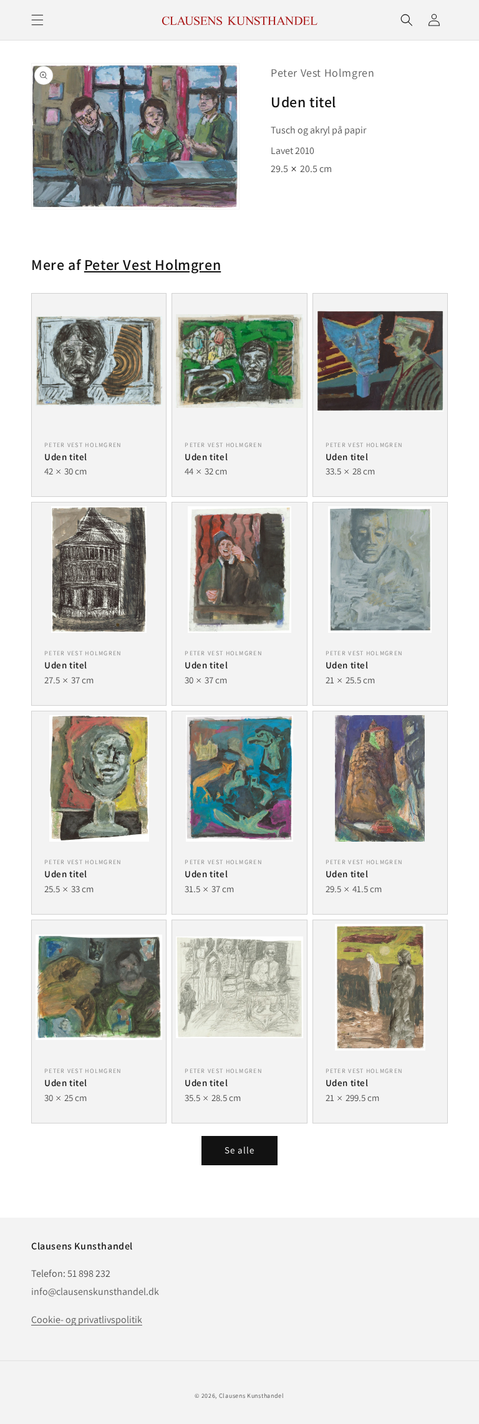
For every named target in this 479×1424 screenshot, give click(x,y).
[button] (37, 20)
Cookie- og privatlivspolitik (86, 1319)
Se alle (239, 1150)
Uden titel (65, 457)
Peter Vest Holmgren (322, 72)
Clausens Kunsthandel (251, 1396)
